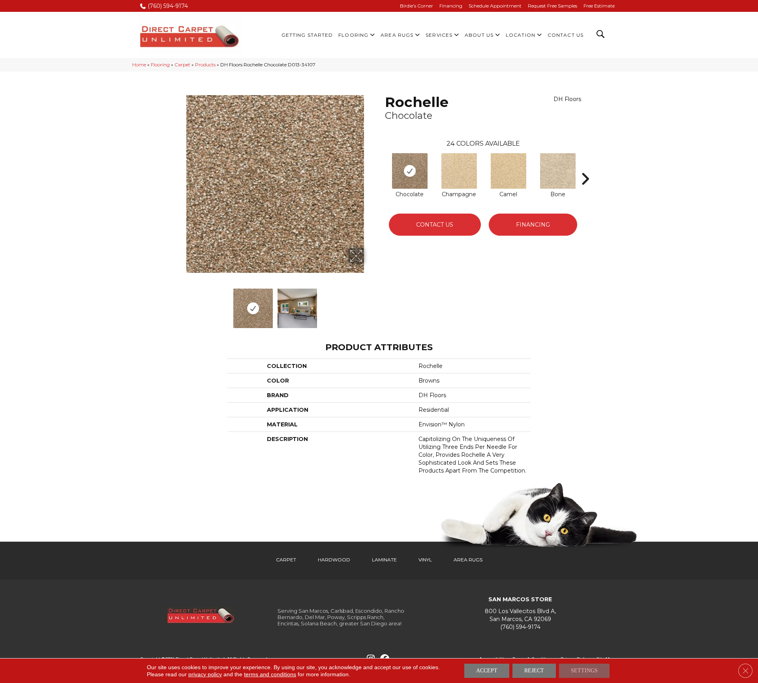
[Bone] (558, 171)
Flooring (160, 65)
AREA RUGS (468, 560)
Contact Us (434, 224)
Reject (534, 671)
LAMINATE (384, 560)
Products (205, 65)
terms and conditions (270, 674)
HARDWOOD (334, 560)
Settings (584, 671)
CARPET (286, 560)
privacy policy (205, 674)
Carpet (182, 65)
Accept (486, 671)
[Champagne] (459, 171)
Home (139, 65)
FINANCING (533, 224)
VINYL (425, 560)
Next (369, 304)
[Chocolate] (410, 171)
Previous (181, 304)
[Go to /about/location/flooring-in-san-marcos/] (520, 615)
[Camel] (508, 171)
